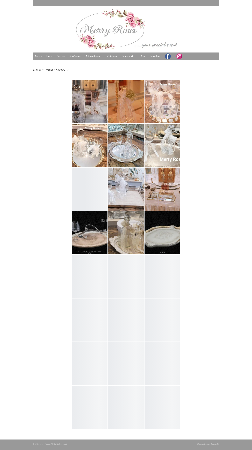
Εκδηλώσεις (111, 56)
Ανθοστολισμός (93, 56)
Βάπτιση (61, 56)
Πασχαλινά (155, 56)
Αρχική (38, 56)
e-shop (142, 56)
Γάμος (49, 56)
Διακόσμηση (75, 56)
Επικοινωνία (128, 56)
